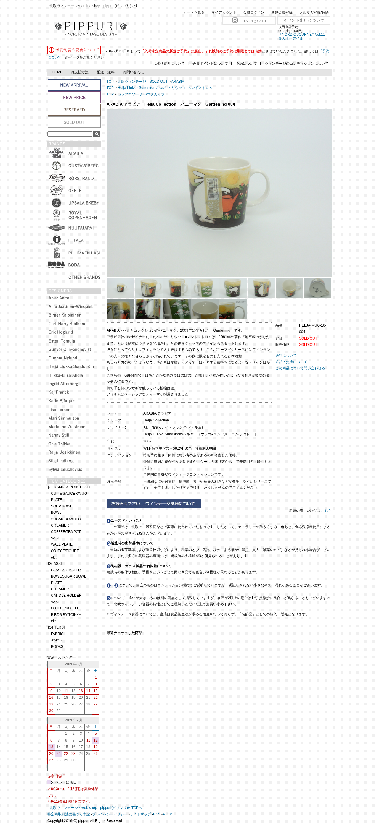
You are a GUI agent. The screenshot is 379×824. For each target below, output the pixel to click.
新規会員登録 (282, 12)
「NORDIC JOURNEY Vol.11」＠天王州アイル (303, 36)
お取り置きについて (169, 63)
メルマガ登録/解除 (314, 12)
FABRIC (57, 634)
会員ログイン (253, 12)
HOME (57, 72)
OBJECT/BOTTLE (65, 608)
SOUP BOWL (61, 506)
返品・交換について (291, 362)
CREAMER (60, 525)
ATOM (167, 814)
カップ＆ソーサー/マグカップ (141, 94)
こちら (327, 511)
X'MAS (56, 640)
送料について (286, 355)
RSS (156, 814)
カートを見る (194, 12)
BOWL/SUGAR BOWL (68, 576)
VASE (55, 538)
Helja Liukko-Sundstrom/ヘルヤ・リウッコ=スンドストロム (165, 88)
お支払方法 (80, 72)
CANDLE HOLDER (66, 595)
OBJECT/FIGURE (65, 551)
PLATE (56, 500)
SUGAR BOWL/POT (67, 519)
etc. (54, 557)
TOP (110, 82)
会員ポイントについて (210, 63)
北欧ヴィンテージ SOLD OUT (143, 82)
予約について (246, 63)
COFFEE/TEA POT (66, 532)
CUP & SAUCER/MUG (69, 494)
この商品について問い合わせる (300, 368)
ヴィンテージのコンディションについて (297, 63)
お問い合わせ (133, 72)
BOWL (56, 512)
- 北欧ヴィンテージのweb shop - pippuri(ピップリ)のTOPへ (94, 808)
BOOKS (57, 647)
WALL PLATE (62, 544)
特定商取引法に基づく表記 (68, 814)
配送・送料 (106, 72)
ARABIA (177, 82)
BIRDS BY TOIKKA (66, 615)
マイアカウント (223, 12)
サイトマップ (140, 814)
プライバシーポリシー (110, 814)
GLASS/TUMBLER (66, 570)
